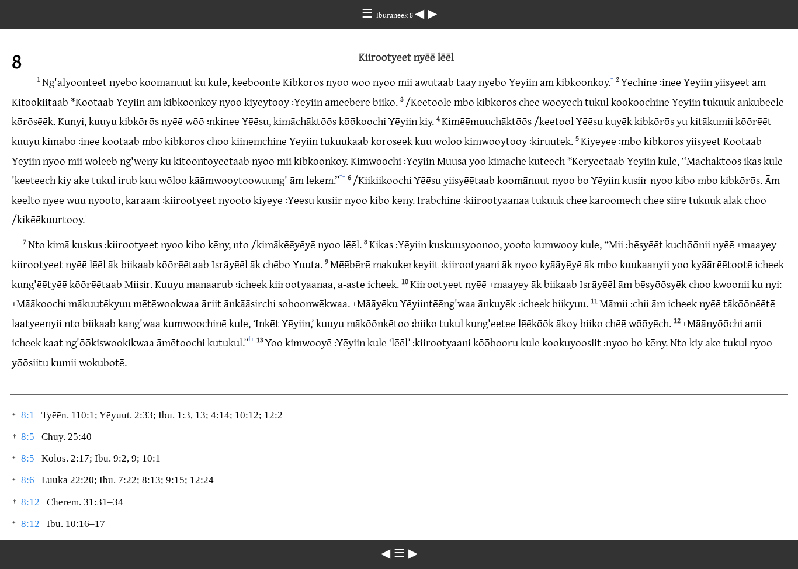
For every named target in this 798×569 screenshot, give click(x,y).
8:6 (27, 479)
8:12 (30, 502)
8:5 (27, 436)
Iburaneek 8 (395, 14)
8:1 (27, 415)
